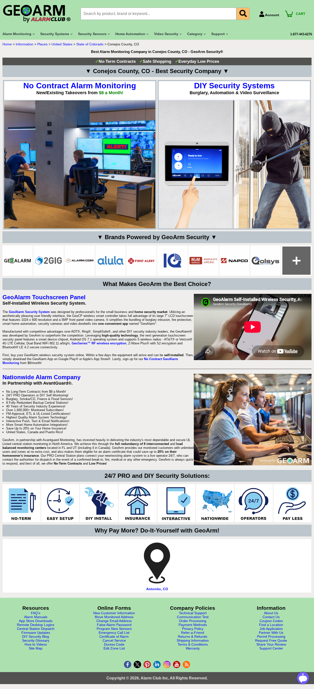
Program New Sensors (114, 629)
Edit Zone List (114, 648)
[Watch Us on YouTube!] (176, 664)
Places (42, 44)
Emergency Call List (114, 633)
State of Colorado (90, 44)
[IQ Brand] (172, 261)
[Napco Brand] (234, 261)
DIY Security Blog (35, 636)
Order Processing (192, 621)
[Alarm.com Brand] (79, 261)
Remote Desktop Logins (35, 625)
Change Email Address (114, 621)
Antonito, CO (157, 589)
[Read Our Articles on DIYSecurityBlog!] (186, 664)
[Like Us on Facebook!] (127, 664)
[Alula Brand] (110, 261)
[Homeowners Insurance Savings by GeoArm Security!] (138, 503)
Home (7, 44)
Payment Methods (193, 625)
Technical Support (193, 613)
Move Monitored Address (114, 617)
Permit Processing (271, 636)
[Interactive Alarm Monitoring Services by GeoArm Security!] (176, 503)
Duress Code (114, 644)
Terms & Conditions (193, 644)
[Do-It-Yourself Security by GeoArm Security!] (99, 503)
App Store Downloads (35, 621)
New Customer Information (114, 613)
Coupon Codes (271, 621)
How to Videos (36, 644)
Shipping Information (193, 640)
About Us (271, 613)
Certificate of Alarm (114, 636)
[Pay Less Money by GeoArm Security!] (293, 503)
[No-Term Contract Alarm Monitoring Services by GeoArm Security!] (21, 503)
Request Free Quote (271, 640)
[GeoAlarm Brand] (17, 261)
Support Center (271, 648)
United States (62, 44)
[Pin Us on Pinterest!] (147, 664)
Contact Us (271, 617)
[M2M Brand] (203, 261)
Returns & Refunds (192, 636)
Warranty (193, 648)
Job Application (271, 629)
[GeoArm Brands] (296, 261)
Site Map (35, 648)
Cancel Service (114, 640)
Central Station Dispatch (35, 629)
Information (24, 44)
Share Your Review (271, 644)
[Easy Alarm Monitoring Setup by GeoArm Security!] (60, 503)
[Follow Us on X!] (137, 664)
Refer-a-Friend (192, 633)
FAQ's (35, 613)
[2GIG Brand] (48, 261)
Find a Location (271, 625)
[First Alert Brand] (141, 261)
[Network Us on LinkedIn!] (157, 664)
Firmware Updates (35, 633)
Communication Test (193, 617)
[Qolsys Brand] (265, 261)
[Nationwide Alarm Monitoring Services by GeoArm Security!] (215, 503)
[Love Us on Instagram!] (166, 664)
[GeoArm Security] (39, 14)
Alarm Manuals (35, 617)
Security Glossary (35, 640)
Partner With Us (271, 633)
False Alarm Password (114, 625)
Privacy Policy (192, 629)
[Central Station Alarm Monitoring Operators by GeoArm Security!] (254, 503)
